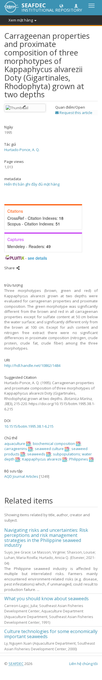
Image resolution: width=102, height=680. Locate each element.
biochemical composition (54, 443)
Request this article (75, 112)
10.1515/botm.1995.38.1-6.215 (29, 426)
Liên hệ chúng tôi (83, 663)
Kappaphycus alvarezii (41, 459)
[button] (61, 5)
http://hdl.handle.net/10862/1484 (32, 365)
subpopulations (66, 454)
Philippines (78, 459)
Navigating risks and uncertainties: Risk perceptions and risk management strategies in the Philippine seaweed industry (46, 537)
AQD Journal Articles (21, 476)
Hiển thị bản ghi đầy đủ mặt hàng (32, 184)
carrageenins (15, 448)
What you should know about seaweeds (46, 598)
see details (37, 258)
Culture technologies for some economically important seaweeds (50, 634)
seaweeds (36, 454)
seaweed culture (49, 448)
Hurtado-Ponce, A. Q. (22, 149)
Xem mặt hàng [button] (21, 20)
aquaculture (14, 443)
